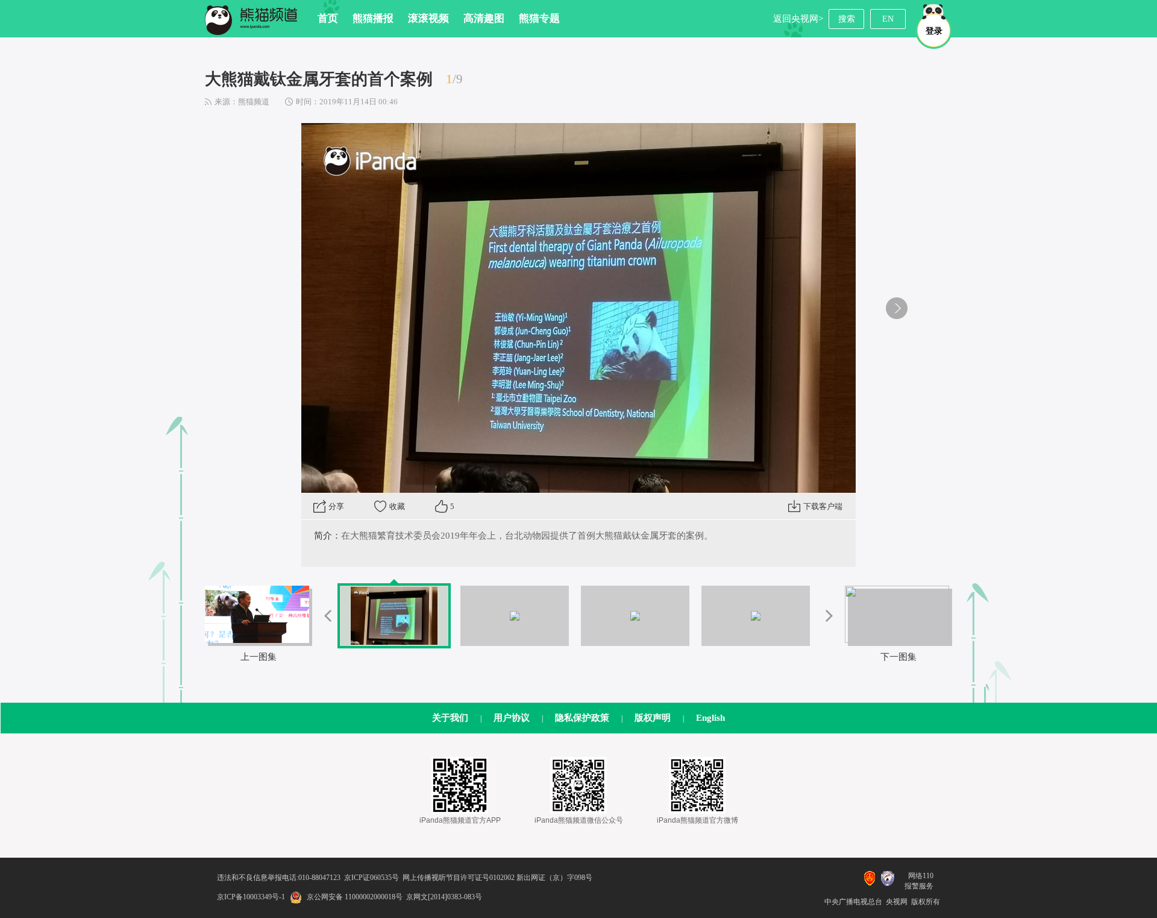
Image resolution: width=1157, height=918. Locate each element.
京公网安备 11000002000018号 (355, 897)
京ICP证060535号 (371, 877)
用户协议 (512, 718)
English (710, 718)
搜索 (846, 19)
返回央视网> (798, 19)
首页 (328, 18)
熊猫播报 (373, 18)
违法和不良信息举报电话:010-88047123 (278, 877)
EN (888, 19)
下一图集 (898, 657)
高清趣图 (483, 18)
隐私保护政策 (582, 718)
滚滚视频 (428, 18)
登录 (934, 31)
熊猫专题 (539, 18)
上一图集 (258, 657)
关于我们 (450, 718)
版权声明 (653, 718)
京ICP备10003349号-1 (251, 897)
